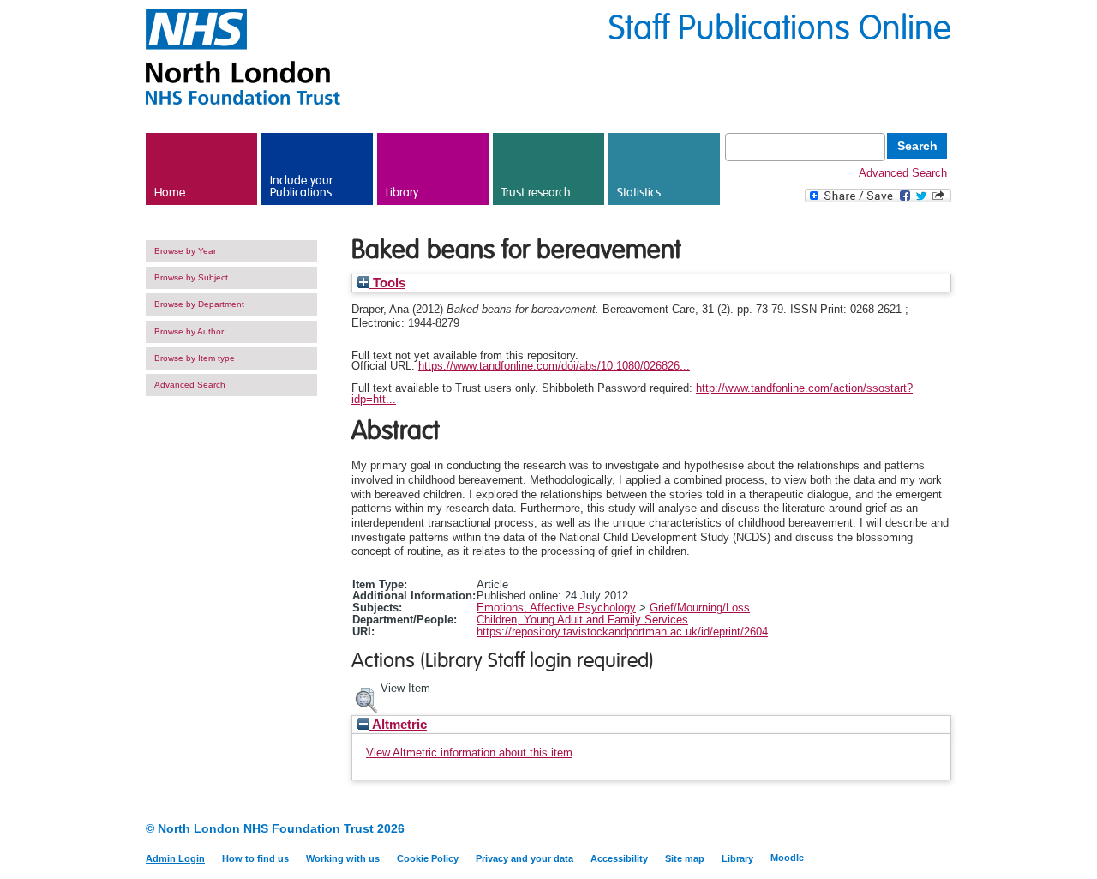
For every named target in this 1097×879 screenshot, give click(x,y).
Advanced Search (903, 172)
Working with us (343, 858)
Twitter (940, 829)
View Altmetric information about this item (469, 752)
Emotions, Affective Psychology (556, 607)
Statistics (639, 193)
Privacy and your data (524, 858)
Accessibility (619, 858)
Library (402, 193)
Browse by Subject (191, 277)
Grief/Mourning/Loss (700, 607)
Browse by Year (185, 251)
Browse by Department (199, 304)
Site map (684, 858)
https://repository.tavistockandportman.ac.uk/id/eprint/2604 (622, 631)
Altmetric (398, 724)
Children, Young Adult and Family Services (582, 619)
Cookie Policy (428, 858)
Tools (387, 283)
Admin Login (175, 858)
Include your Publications (301, 187)
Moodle (787, 857)
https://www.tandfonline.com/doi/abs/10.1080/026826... (554, 365)
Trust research (536, 193)
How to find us (255, 858)
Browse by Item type (194, 358)
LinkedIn (910, 829)
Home (169, 193)
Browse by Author (189, 331)
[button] (366, 698)
